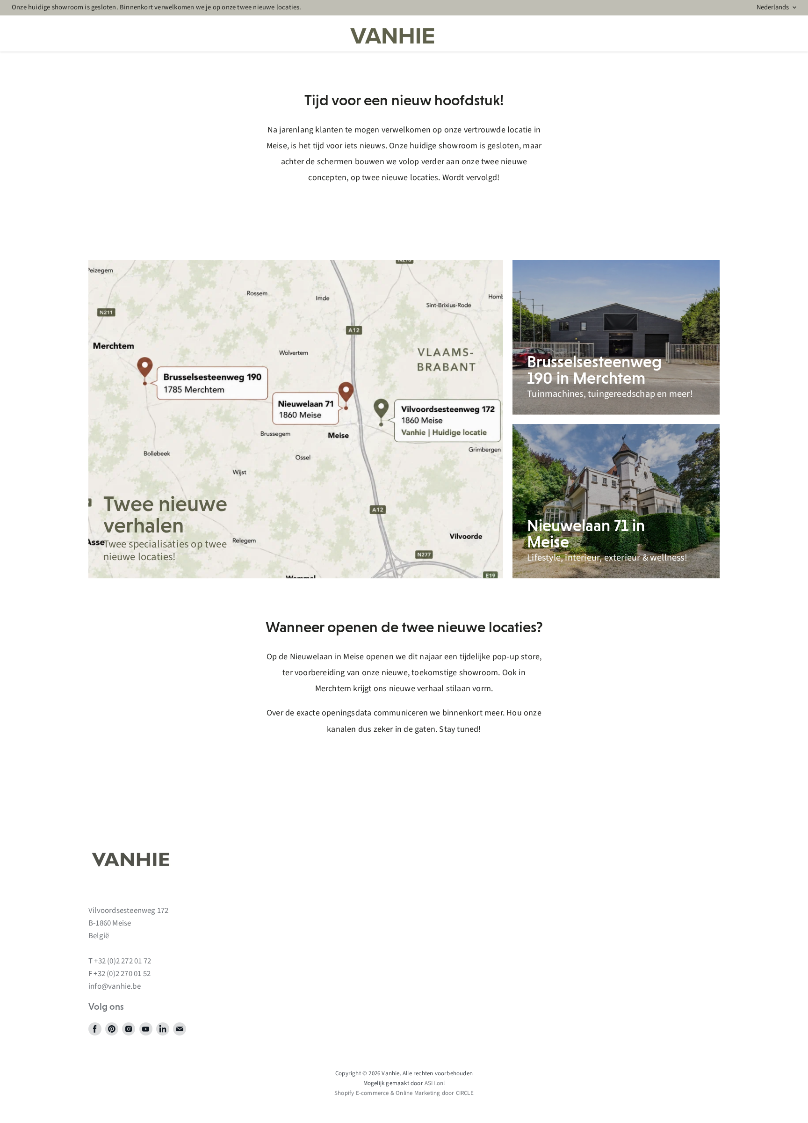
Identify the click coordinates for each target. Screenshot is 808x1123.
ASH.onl (435, 1083)
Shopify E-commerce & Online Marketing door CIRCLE (404, 1093)
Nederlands (773, 7)
